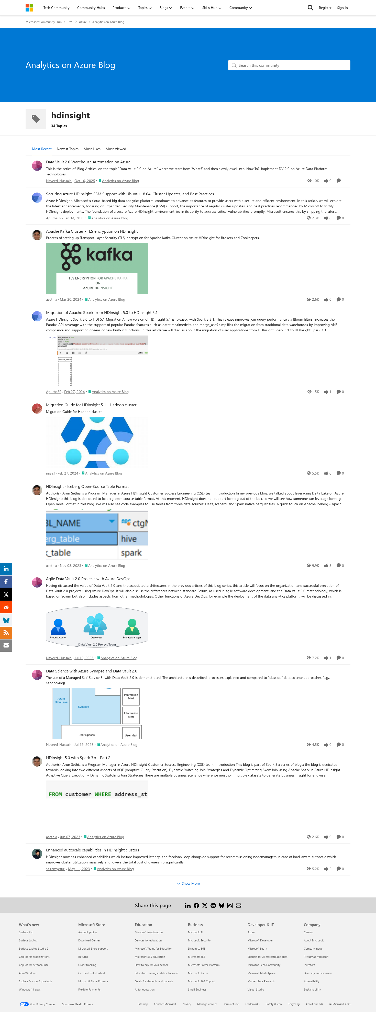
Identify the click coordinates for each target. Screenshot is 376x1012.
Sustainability (312, 989)
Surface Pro (26, 932)
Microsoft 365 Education (150, 957)
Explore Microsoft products (35, 981)
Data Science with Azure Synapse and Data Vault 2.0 (91, 670)
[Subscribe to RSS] (230, 905)
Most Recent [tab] (42, 148)
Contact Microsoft (165, 1004)
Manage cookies (207, 1004)
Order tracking (87, 965)
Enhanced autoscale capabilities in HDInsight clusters (92, 849)
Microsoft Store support (93, 948)
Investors (309, 965)
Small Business (197, 989)
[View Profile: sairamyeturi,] (37, 854)
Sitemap (143, 1004)
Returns (83, 957)
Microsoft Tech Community (264, 965)
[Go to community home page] (29, 8)
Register (325, 7)
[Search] (310, 8)
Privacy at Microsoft (316, 957)
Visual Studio (256, 989)
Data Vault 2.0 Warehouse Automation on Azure (88, 161)
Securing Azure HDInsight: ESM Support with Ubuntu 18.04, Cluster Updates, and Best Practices (130, 193)
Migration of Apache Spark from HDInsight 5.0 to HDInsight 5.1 (102, 312)
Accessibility (311, 981)
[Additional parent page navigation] (70, 21)
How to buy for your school (151, 965)
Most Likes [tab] (92, 148)
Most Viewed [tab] (116, 148)
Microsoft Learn (257, 948)
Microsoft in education (149, 932)
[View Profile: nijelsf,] (37, 408)
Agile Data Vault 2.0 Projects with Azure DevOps (88, 578)
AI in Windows (28, 973)
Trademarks (252, 1004)
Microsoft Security (199, 940)
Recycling (294, 1004)
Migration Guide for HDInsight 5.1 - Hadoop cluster (91, 404)
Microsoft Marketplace (262, 973)
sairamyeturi (55, 868)
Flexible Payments (89, 989)
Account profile (87, 932)
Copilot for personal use (34, 965)
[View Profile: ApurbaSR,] (37, 198)
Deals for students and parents (154, 981)
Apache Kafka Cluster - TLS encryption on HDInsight (92, 231)
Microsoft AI (195, 932)
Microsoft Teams (198, 973)
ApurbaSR (53, 218)
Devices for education (148, 940)
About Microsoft (314, 940)
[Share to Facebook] (196, 905)
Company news (313, 948)
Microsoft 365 (196, 957)
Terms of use (231, 1004)
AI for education (144, 989)
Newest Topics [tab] (68, 148)
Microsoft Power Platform (203, 965)
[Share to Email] (238, 905)
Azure (83, 22)
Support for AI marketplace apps (267, 957)
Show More (191, 883)
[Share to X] (204, 905)
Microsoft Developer (260, 940)
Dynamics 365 (196, 948)
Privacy (186, 1004)
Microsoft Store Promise (93, 981)
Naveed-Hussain (59, 180)
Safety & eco (274, 1004)
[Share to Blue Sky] (221, 905)
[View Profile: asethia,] (37, 235)
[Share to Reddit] (213, 905)
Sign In (342, 7)
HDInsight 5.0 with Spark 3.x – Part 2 (78, 757)
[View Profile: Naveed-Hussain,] (37, 166)
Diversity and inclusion (318, 973)
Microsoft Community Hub (44, 22)
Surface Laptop (28, 940)
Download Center (89, 940)
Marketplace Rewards (261, 981)
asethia (51, 299)
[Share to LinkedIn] (188, 905)
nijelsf (50, 473)
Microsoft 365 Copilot (201, 981)
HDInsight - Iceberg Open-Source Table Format (87, 486)
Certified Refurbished (91, 973)
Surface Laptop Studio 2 (33, 948)
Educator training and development (157, 973)
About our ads (314, 1004)
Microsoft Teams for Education (153, 948)
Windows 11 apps (30, 989)
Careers (309, 932)
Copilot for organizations (34, 957)
